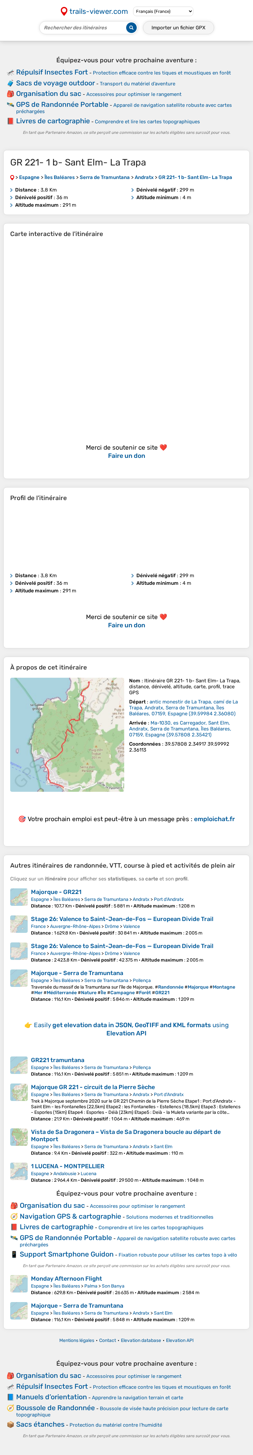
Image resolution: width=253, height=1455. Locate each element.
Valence (131, 926)
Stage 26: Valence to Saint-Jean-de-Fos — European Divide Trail (122, 919)
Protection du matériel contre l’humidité (116, 1425)
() (183, 708)
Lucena (89, 1173)
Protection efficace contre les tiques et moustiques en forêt (162, 73)
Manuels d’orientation (51, 1397)
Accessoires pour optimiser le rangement (134, 94)
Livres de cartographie (53, 121)
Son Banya (113, 1286)
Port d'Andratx (169, 899)
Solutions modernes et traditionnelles (169, 1217)
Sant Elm (163, 1146)
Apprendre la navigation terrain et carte (137, 1398)
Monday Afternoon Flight (66, 1278)
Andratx (141, 899)
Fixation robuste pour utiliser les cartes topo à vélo (178, 1255)
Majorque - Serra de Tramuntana (77, 973)
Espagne (40, 899)
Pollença (142, 980)
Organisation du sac (48, 93)
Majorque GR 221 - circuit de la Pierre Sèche (93, 1087)
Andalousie (64, 1173)
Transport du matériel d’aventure (137, 84)
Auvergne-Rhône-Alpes (75, 926)
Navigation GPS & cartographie (70, 1216)
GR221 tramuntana (57, 1060)
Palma (91, 1286)
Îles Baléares (66, 899)
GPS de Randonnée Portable (62, 104)
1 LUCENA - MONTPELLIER (67, 1166)
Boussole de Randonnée (55, 1408)
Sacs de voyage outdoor (55, 83)
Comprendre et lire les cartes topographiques (147, 122)
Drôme (112, 926)
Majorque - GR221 (56, 892)
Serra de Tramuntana (106, 899)
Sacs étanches (40, 1424)
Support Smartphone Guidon (67, 1254)
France (38, 926)
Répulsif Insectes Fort (52, 72)
